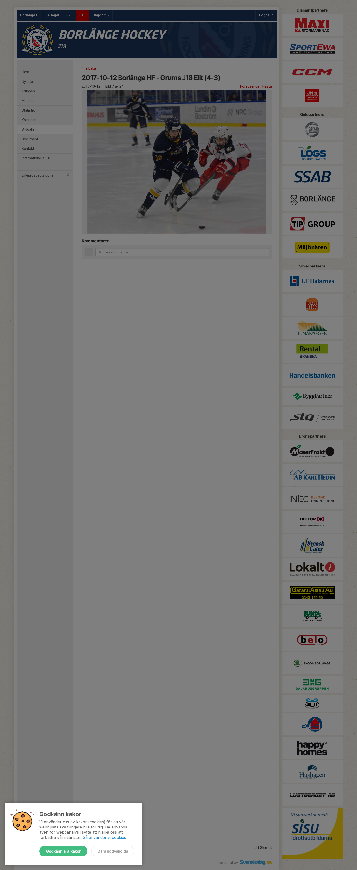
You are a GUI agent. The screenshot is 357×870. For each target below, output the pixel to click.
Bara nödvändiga (113, 851)
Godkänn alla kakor (63, 851)
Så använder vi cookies (104, 837)
